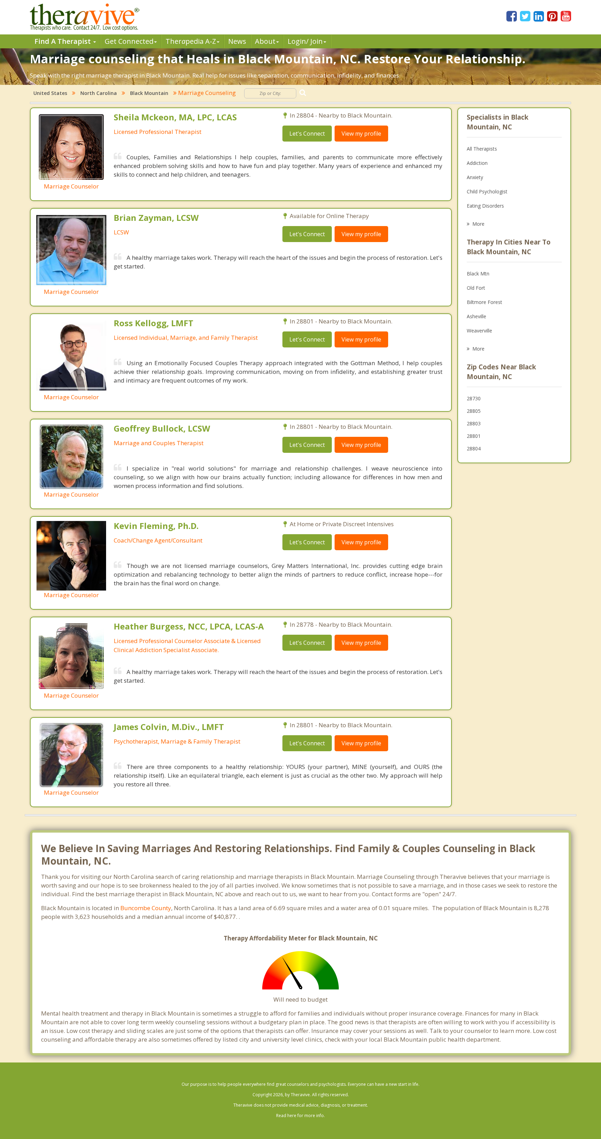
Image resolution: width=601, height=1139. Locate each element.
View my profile (361, 133)
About (265, 41)
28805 (474, 411)
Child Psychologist (487, 191)
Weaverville (479, 330)
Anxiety (475, 177)
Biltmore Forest (484, 302)
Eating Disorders (485, 205)
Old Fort (476, 287)
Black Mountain (149, 93)
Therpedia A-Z (191, 41)
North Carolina (98, 93)
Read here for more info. (300, 1115)
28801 (474, 436)
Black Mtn (478, 273)
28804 (474, 448)
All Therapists (482, 148)
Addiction (477, 163)
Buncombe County (145, 908)
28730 (474, 398)
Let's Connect (307, 133)
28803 (474, 423)
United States (50, 93)
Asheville (476, 316)
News (237, 41)
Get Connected (129, 41)
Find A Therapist (63, 41)
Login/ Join (305, 41)
